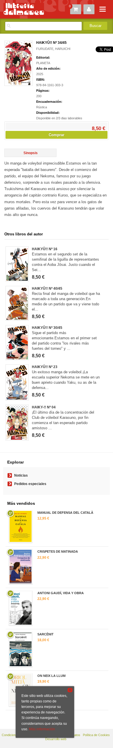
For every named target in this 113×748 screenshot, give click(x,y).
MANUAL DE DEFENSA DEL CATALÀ (65, 512)
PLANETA (43, 63)
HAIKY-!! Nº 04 (44, 407)
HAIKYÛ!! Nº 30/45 (47, 328)
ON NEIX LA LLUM (51, 675)
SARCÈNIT (45, 634)
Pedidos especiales (30, 484)
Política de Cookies (96, 735)
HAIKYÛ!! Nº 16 (44, 249)
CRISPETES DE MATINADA (57, 551)
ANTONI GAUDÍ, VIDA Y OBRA (60, 593)
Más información (42, 729)
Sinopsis (30, 153)
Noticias (21, 475)
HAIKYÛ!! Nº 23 (44, 367)
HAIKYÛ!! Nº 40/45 (47, 288)
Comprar (56, 135)
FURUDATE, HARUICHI (53, 49)
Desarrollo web (55, 739)
